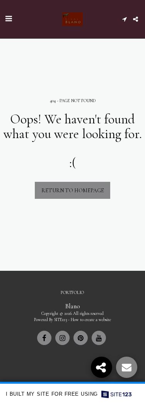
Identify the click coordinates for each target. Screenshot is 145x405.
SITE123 (60, 319)
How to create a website (91, 319)
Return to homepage (72, 190)
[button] (8, 19)
